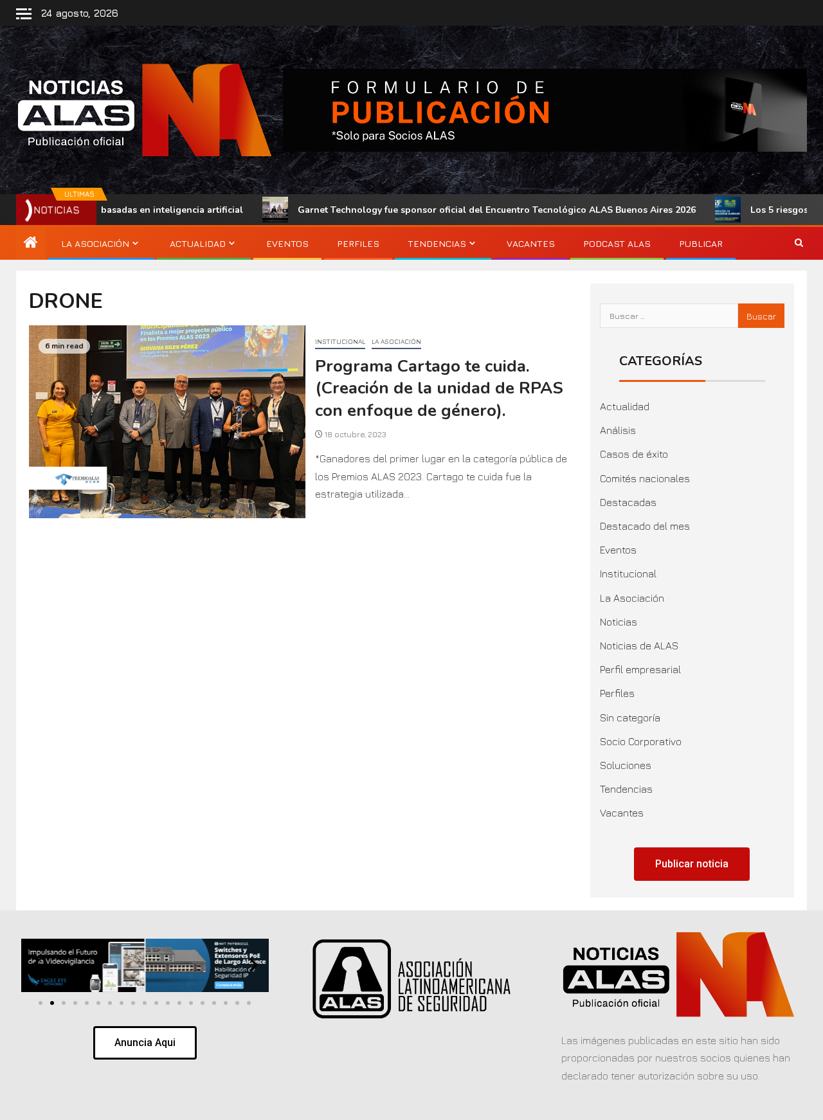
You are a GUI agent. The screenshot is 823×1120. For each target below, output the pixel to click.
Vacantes (531, 243)
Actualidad (198, 243)
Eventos (287, 243)
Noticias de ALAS (639, 645)
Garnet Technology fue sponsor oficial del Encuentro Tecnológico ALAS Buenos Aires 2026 (452, 210)
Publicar (701, 243)
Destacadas (628, 502)
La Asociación (95, 243)
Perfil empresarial (640, 669)
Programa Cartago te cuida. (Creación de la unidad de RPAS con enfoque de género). (439, 388)
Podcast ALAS (617, 243)
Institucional (340, 341)
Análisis (618, 430)
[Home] (31, 243)
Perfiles (358, 243)
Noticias (618, 622)
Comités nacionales (645, 478)
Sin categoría (630, 717)
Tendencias (437, 243)
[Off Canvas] (24, 13)
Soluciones (625, 765)
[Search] (799, 243)
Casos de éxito (634, 454)
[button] (36, 964)
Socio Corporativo (641, 741)
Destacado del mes (645, 526)
